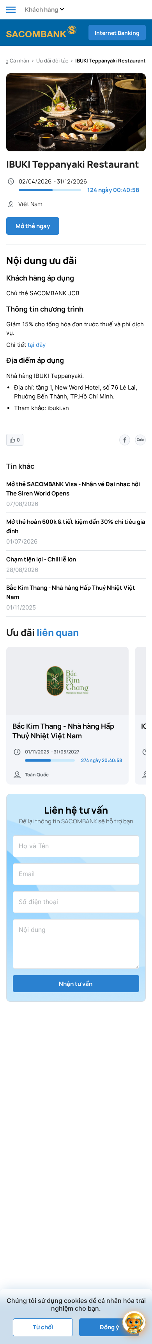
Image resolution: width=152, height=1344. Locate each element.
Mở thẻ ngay (33, 226)
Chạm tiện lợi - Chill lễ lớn (41, 559)
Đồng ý (109, 1327)
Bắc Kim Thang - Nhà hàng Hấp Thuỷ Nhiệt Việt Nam (63, 730)
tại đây (37, 344)
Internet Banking (117, 32)
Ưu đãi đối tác (52, 60)
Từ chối (43, 1327)
